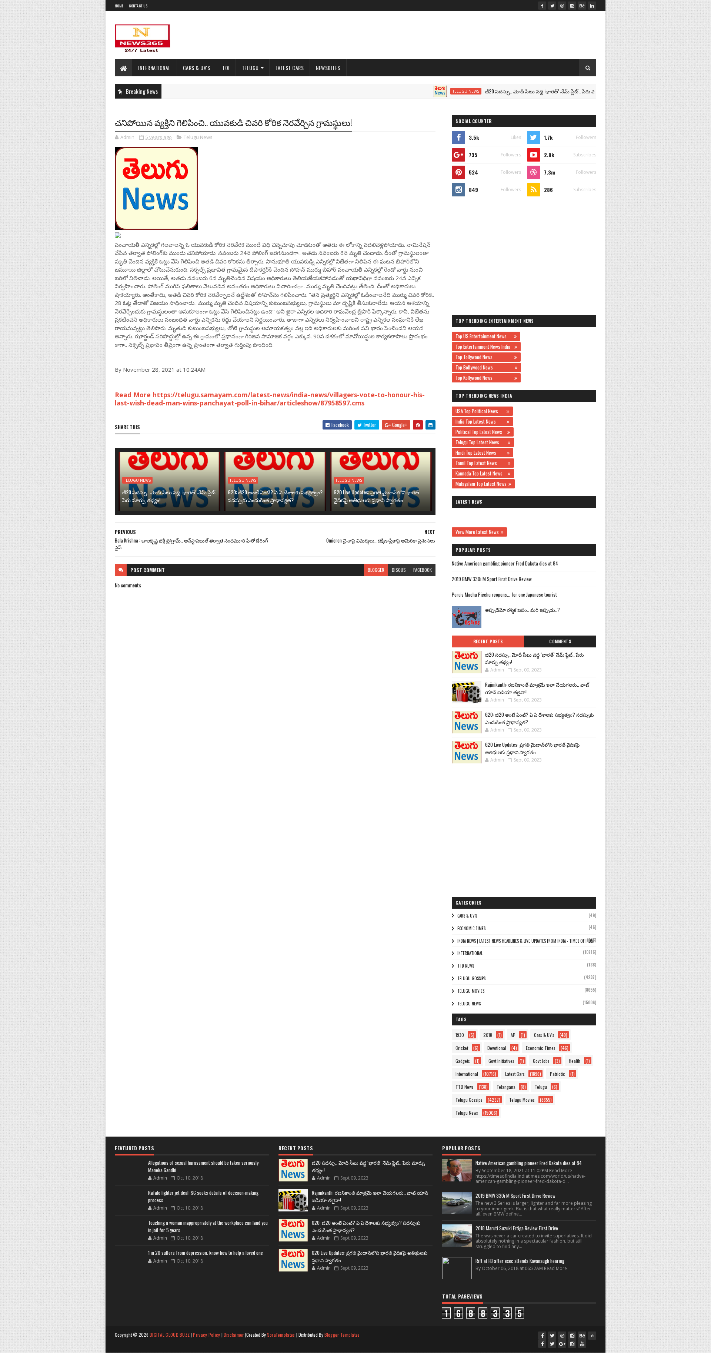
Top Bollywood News (484, 367)
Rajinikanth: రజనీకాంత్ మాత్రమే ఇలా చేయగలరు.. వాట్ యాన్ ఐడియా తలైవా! (537, 688)
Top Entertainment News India (484, 346)
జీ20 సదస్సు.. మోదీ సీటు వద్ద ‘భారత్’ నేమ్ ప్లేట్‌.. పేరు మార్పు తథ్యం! (521, 91)
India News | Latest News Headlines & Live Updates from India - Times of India (525, 941)
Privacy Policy (206, 1335)
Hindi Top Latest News (480, 452)
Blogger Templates (342, 1335)
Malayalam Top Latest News (481, 483)
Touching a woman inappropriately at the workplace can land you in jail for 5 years (208, 1226)
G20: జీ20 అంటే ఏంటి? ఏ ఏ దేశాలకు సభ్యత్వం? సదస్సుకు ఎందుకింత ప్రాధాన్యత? (275, 496)
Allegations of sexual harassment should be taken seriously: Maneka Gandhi (204, 1166)
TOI (226, 68)
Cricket (461, 1048)
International (154, 68)
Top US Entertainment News (483, 336)
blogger (376, 570)
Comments (560, 641)
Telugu (250, 68)
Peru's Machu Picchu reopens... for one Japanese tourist (504, 594)
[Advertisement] (461, 35)
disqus (399, 570)
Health (574, 1061)
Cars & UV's (196, 68)
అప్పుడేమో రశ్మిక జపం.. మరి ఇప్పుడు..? (522, 609)
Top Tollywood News (484, 357)
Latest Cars (290, 68)
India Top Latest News (480, 421)
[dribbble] (562, 5)
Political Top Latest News (480, 431)
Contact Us (138, 6)
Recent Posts (488, 641)
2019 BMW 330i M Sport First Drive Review (492, 579)
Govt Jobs (541, 1061)
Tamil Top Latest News (480, 463)
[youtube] (582, 1344)
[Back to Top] (592, 1336)
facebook (422, 570)
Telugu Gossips (471, 978)
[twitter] (552, 5)
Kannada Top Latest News (480, 473)
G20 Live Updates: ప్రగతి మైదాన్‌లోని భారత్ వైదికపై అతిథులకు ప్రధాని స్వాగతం (376, 496)
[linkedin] (592, 5)
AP (513, 1035)
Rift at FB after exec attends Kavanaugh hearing (519, 1260)
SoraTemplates (281, 1335)
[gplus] (562, 1344)
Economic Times (471, 928)
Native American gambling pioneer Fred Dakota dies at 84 (505, 563)
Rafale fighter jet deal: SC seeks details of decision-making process (203, 1196)
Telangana (506, 1087)
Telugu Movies (470, 991)
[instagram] (572, 5)
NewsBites (328, 68)
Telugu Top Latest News (480, 442)
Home (119, 6)
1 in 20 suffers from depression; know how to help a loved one (205, 1252)
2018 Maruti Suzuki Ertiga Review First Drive (516, 1228)
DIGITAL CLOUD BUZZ (170, 1335)
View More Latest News (477, 531)
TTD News (465, 966)
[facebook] (542, 5)
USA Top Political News (480, 411)
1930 (459, 1035)
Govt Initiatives (501, 1061)
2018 (487, 1035)
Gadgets (462, 1061)
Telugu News (435, 91)
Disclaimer (234, 1335)
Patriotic (557, 1074)
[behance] (582, 5)
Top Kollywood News (484, 377)
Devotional (496, 1048)
